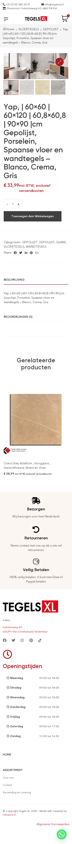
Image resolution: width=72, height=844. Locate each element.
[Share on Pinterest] (31, 252)
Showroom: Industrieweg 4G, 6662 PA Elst (31, 8)
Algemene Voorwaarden (53, 824)
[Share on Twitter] (20, 252)
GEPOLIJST (51, 29)
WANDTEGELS (36, 246)
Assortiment (13, 770)
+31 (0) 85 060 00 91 (17, 4)
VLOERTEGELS (28, 29)
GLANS (61, 242)
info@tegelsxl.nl (54, 4)
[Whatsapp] (62, 834)
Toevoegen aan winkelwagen (32, 216)
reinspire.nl (9, 814)
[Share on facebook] (15, 252)
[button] (59, 62)
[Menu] (6, 19)
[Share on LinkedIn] (26, 252)
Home (10, 29)
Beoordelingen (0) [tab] (18, 316)
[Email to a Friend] (36, 252)
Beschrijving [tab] (14, 279)
